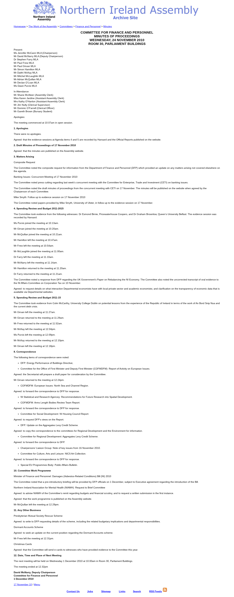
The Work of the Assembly (42, 26)
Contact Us (73, 591)
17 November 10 (23, 584)
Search (137, 591)
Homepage (20, 26)
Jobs (90, 591)
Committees (66, 26)
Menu (37, 584)
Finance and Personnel (88, 26)
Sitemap (106, 591)
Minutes (107, 26)
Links (122, 591)
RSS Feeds (155, 591)
